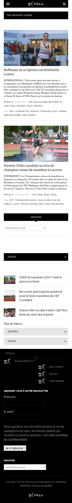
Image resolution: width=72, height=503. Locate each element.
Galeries (13, 331)
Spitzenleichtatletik (12, 114)
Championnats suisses (26, 199)
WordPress (61, 481)
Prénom (9, 397)
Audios (12, 341)
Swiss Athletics (29, 114)
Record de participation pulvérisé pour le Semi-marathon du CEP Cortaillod (40, 296)
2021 (12, 110)
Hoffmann (34, 110)
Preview (24, 203)
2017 (12, 199)
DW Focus (36, 4)
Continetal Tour (22, 110)
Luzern (54, 110)
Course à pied (44, 199)
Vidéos (12, 257)
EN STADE (54, 101)
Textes (30, 105)
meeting (62, 110)
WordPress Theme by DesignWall (36, 485)
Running (33, 203)
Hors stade (37, 194)
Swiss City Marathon (54, 203)
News (13, 105)
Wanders (38, 105)
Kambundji (45, 110)
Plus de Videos (13, 323)
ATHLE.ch (8, 101)
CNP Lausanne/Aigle (37, 101)
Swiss (41, 203)
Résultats (21, 105)
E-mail (9, 412)
